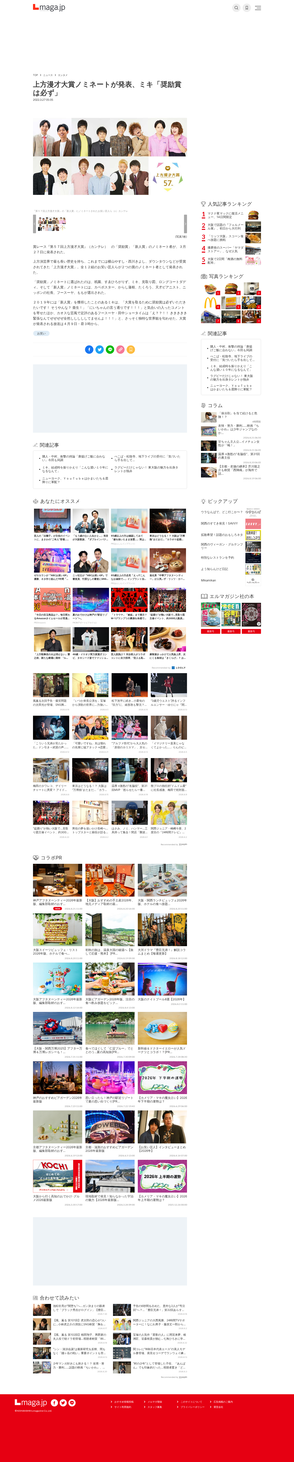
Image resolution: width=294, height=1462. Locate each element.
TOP (35, 75)
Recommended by (161, 667)
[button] (34, 224)
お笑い (41, 333)
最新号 (210, 631)
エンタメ (63, 75)
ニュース (48, 75)
